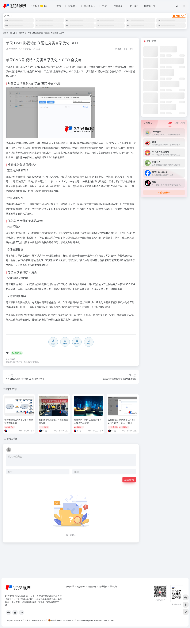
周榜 (176, 123)
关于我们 (114, 586)
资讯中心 (13, 32)
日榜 (170, 123)
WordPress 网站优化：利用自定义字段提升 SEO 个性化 (122, 421)
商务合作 (92, 586)
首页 (6, 32)
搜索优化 (22, 32)
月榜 (182, 123)
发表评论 (129, 479)
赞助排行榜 (149, 5)
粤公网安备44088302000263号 (63, 620)
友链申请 (70, 586)
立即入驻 (180, 15)
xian (37, 48)
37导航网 (24, 620)
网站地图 (103, 586)
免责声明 (81, 586)
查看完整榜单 (164, 192)
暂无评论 (11, 439)
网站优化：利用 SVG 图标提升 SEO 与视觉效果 (88, 421)
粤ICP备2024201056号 (38, 620)
